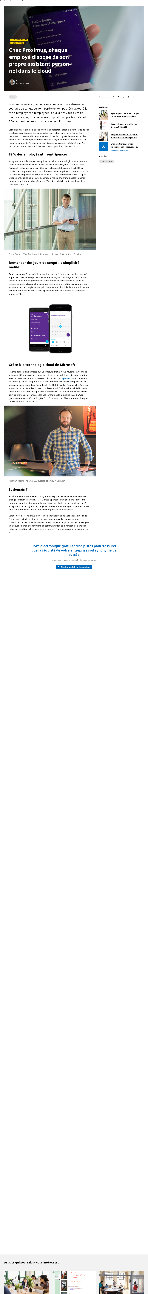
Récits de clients (106, 161)
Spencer (65, 378)
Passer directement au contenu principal (11, 1)
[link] (74, 567)
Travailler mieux (18, 40)
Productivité (16, 43)
